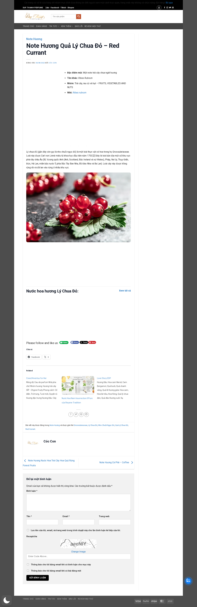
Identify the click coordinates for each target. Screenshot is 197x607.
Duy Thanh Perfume (33, 8)
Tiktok (63, 8)
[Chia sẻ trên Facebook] (70, 414)
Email (66, 516)
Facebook (55, 8)
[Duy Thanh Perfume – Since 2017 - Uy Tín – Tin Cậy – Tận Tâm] (35, 16)
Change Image (78, 551)
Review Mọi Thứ (93, 26)
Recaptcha (31, 536)
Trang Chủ (28, 26)
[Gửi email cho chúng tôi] (173, 8)
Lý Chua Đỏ (92, 425)
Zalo (47, 8)
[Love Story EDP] (115, 388)
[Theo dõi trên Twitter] (170, 8)
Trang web (104, 516)
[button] (159, 7)
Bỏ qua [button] (169, 2)
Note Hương (34, 39)
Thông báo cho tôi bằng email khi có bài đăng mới (56, 571)
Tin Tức (53, 26)
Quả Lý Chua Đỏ (121, 425)
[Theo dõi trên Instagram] (167, 8)
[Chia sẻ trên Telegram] (86, 414)
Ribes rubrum (79, 92)
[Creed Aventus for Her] (44, 388)
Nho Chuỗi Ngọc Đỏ (106, 425)
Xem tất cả (125, 290)
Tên (29, 516)
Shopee (70, 8)
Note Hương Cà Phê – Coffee (114, 462)
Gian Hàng (41, 26)
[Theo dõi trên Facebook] (164, 8)
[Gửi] (78, 16)
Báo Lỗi (78, 26)
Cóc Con (53, 63)
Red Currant (30, 429)
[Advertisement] (78, 122)
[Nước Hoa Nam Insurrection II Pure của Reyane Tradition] (78, 385)
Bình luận (31, 491)
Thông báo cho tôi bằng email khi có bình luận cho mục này (61, 564)
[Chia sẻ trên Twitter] (76, 414)
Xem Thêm (66, 26)
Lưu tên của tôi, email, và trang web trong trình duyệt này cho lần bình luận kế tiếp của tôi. (76, 530)
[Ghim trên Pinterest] (81, 414)
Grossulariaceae (80, 425)
